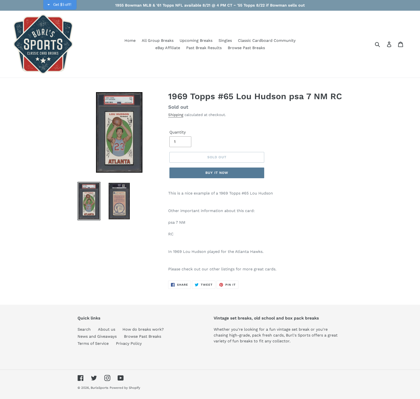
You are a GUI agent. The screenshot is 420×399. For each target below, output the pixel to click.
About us (106, 329)
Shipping (175, 115)
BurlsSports (99, 388)
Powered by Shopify (125, 388)
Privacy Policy (129, 343)
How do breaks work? (143, 329)
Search (84, 329)
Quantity (177, 132)
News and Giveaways (97, 336)
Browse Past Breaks (142, 336)
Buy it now (216, 173)
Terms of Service (93, 343)
